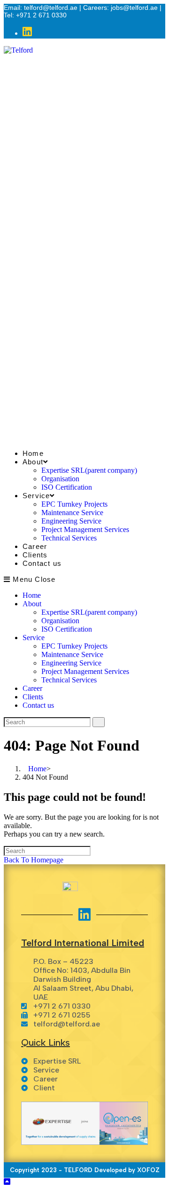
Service (34, 638)
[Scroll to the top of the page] (7, 1182)
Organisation (60, 621)
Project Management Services (85, 671)
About (32, 604)
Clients (33, 697)
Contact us (38, 705)
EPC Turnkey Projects (74, 646)
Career (32, 688)
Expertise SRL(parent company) (89, 612)
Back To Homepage (33, 860)
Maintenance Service (72, 654)
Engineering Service (71, 663)
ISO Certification (66, 629)
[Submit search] (98, 722)
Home (32, 595)
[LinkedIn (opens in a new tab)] (27, 32)
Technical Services (69, 680)
